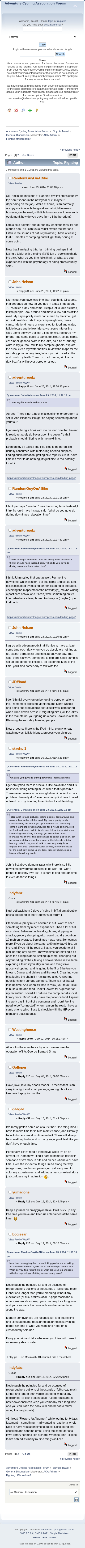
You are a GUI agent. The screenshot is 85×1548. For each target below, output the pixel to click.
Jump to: (74, 1484)
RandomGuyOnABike (30, 178)
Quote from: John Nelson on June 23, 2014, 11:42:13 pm (39, 395)
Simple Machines (59, 1533)
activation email (52, 24)
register (61, 21)
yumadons (21, 1192)
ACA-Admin (50, 135)
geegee (18, 1109)
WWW (26, 382)
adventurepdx (23, 377)
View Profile (15, 183)
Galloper (19, 1067)
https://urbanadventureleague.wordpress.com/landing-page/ (41, 478)
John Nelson (22, 282)
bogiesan (19, 1234)
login (50, 21)
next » (76, 149)
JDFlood (19, 682)
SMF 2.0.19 (26, 1533)
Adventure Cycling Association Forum (35, 3)
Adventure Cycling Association (57, 1529)
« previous (66, 149)
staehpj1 (19, 748)
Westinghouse (24, 1030)
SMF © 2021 (42, 1533)
